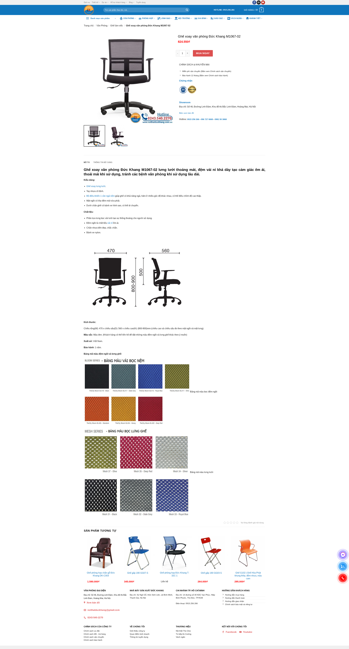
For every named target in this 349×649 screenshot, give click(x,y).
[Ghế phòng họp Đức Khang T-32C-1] (174, 553)
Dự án (104, 2)
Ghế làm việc (116, 25)
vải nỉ (110, 223)
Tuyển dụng (140, 2)
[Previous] (86, 560)
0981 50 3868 (221, 119)
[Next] (263, 560)
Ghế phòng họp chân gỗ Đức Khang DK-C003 (101, 574)
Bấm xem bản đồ (186, 113)
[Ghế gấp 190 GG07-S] (138, 553)
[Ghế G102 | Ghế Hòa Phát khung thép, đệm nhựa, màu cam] (248, 553)
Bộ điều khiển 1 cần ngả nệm (100, 196)
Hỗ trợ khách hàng (117, 2)
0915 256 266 (193, 119)
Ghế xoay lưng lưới (95, 186)
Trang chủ (89, 25)
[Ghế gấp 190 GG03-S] (211, 553)
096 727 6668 (207, 119)
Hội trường (184, 18)
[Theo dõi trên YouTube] (263, 2)
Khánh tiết (255, 18)
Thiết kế (95, 2)
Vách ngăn (236, 18)
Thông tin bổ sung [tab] (102, 162)
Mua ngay (203, 53)
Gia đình (202, 18)
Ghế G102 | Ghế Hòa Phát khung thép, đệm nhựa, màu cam (248, 576)
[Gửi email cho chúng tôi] (259, 2)
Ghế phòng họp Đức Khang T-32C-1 (174, 574)
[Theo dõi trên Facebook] (254, 2)
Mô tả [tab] (87, 162)
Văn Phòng (128, 18)
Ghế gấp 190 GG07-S (137, 573)
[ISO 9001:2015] (183, 91)
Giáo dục (218, 18)
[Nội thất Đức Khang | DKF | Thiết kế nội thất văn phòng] (91, 10)
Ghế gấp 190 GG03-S (211, 573)
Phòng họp (147, 18)
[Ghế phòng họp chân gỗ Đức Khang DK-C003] (101, 553)
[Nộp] (187, 10)
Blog (131, 2)
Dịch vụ (87, 2)
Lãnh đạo (165, 18)
